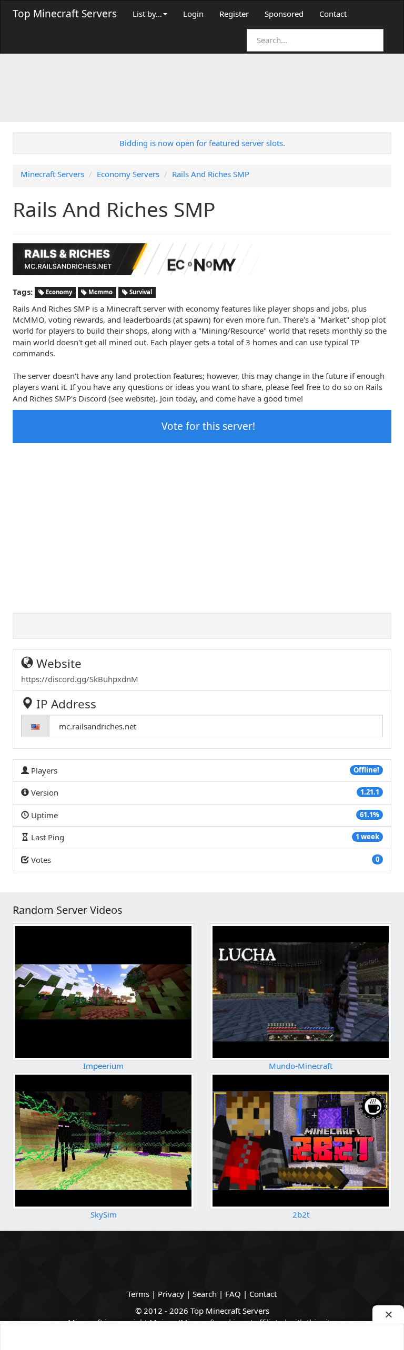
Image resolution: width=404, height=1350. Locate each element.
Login (193, 13)
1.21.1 (369, 792)
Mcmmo (100, 292)
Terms (138, 1294)
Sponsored (284, 13)
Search (205, 1294)
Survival (140, 292)
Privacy (171, 1294)
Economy (58, 292)
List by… (147, 13)
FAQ (233, 1294)
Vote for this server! (207, 426)
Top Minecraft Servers (65, 13)
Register (234, 13)
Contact (333, 13)
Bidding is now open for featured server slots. (202, 143)
